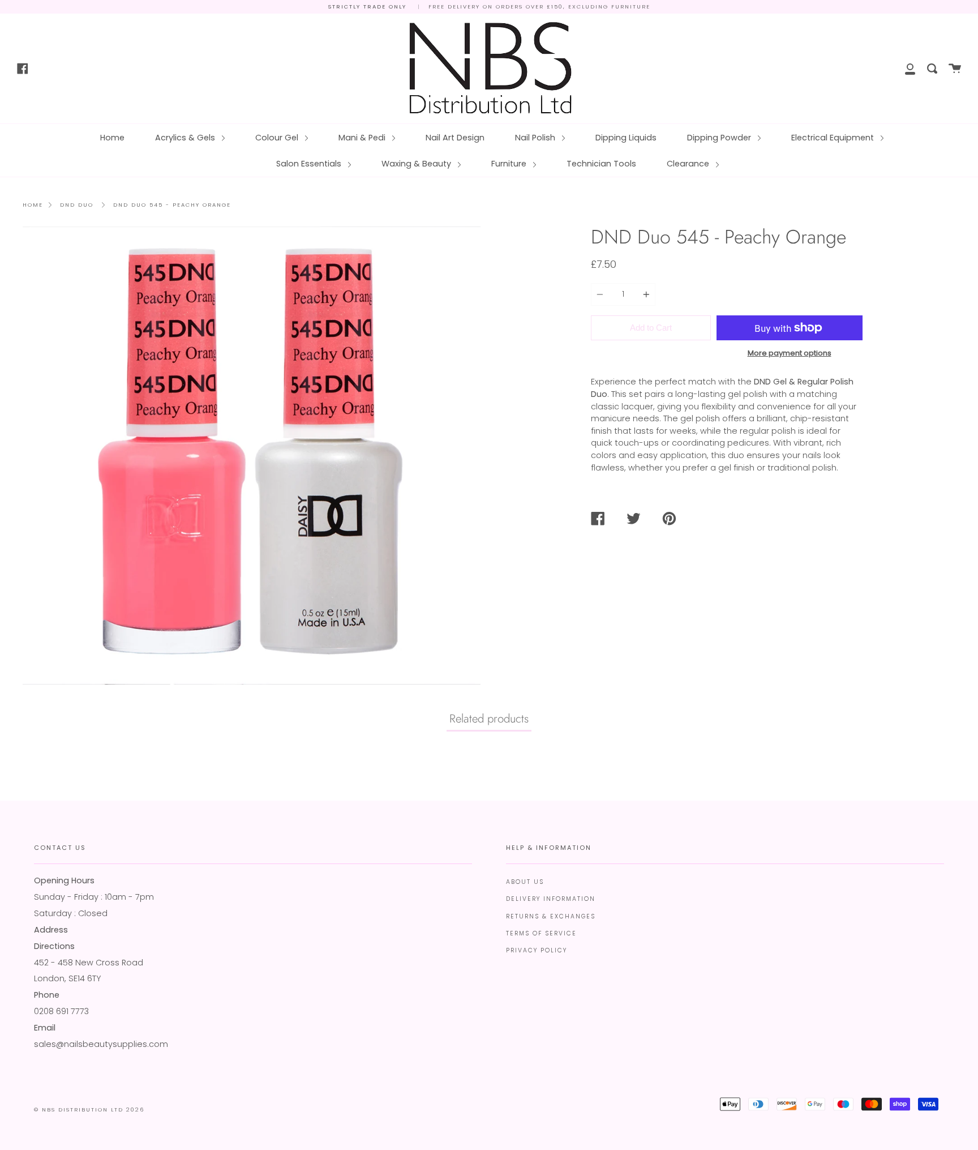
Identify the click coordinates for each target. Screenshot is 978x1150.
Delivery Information (550, 899)
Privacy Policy (536, 950)
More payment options (789, 353)
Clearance (689, 163)
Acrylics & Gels (186, 137)
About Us (525, 882)
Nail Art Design (455, 137)
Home (112, 137)
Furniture (510, 163)
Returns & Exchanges (550, 916)
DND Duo (76, 204)
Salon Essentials (310, 163)
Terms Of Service (541, 933)
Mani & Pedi (363, 137)
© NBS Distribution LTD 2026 (89, 1109)
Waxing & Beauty (417, 163)
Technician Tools (601, 163)
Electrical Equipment (833, 137)
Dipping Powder (720, 137)
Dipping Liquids (626, 137)
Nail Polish (536, 137)
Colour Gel (278, 137)
